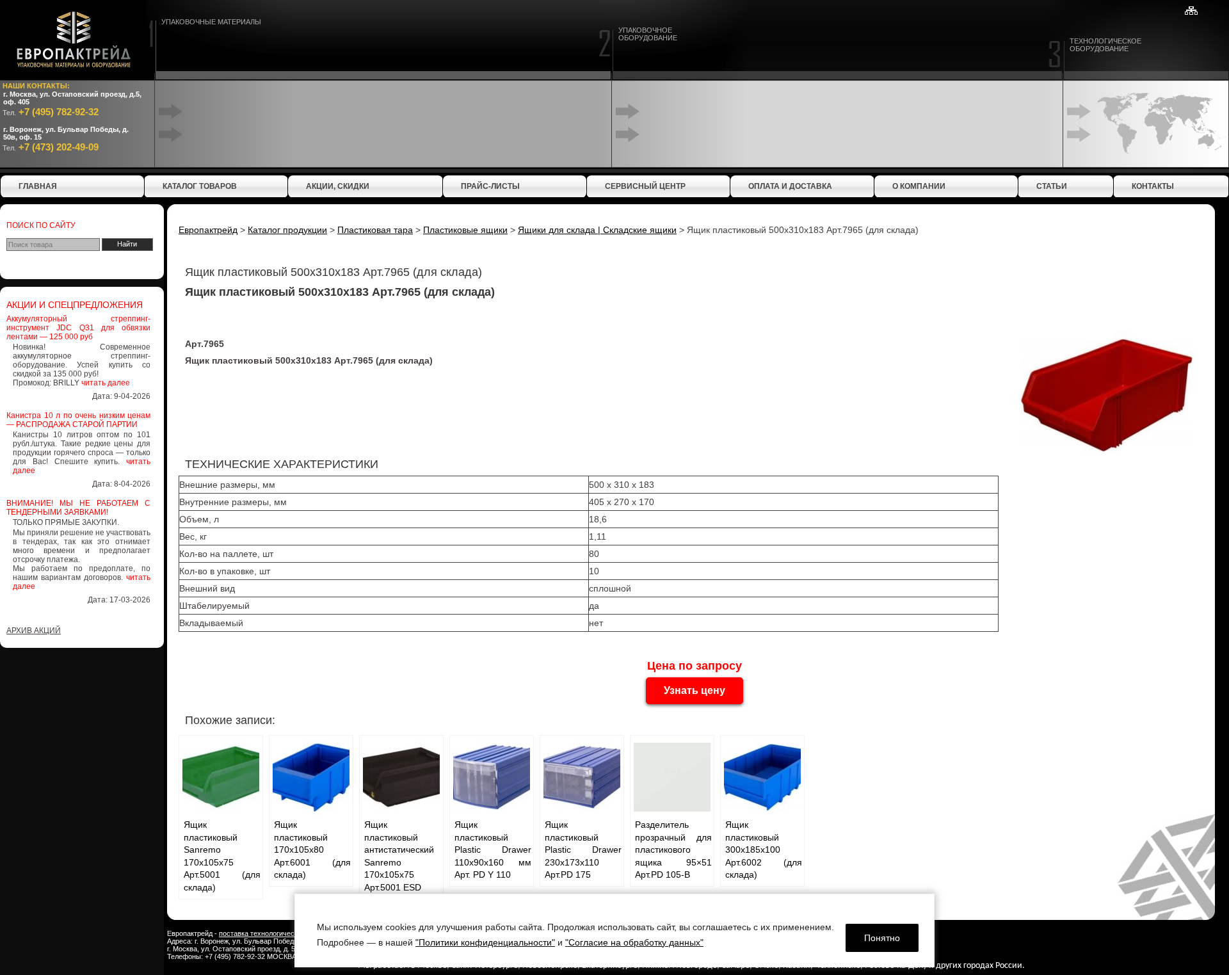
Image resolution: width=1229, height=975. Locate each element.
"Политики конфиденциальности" (485, 942)
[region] (614, 930)
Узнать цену (694, 690)
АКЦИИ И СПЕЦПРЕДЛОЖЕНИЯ (74, 305)
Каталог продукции (287, 230)
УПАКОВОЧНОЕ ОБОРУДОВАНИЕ (647, 34)
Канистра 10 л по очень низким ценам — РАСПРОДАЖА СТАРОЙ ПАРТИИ (78, 420)
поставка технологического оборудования (287, 933)
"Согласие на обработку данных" (634, 942)
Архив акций (33, 630)
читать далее (105, 382)
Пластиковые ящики (465, 230)
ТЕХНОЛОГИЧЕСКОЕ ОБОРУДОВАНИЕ (1105, 44)
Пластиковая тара (375, 230)
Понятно (882, 938)
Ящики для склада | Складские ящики (597, 230)
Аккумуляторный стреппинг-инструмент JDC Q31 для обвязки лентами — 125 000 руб (78, 327)
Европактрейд (208, 230)
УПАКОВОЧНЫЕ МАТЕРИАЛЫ (211, 22)
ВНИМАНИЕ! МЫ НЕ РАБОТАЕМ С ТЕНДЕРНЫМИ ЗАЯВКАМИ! (78, 508)
